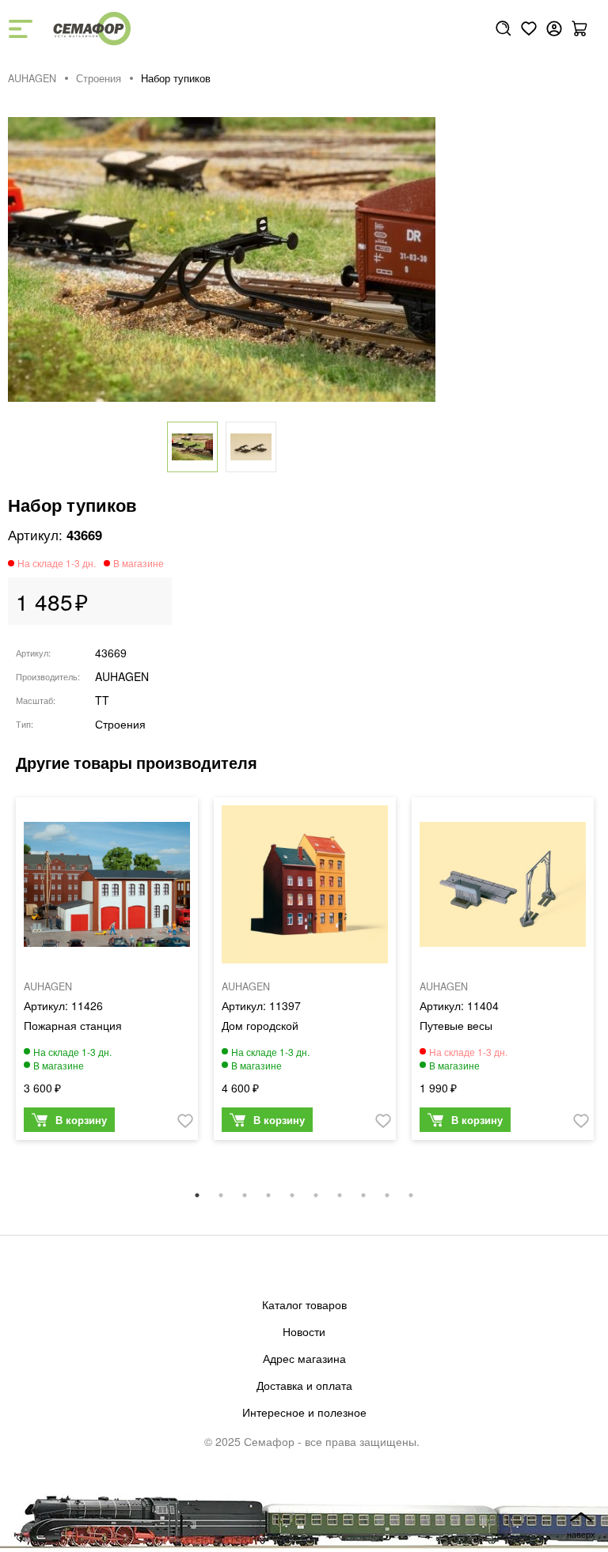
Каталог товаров (304, 1304)
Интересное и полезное (304, 1412)
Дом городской (260, 1025)
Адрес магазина (304, 1358)
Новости (304, 1331)
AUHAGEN (32, 78)
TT (102, 700)
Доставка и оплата (304, 1385)
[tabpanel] (107, 972)
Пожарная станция (73, 1025)
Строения (98, 78)
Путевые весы (456, 1025)
